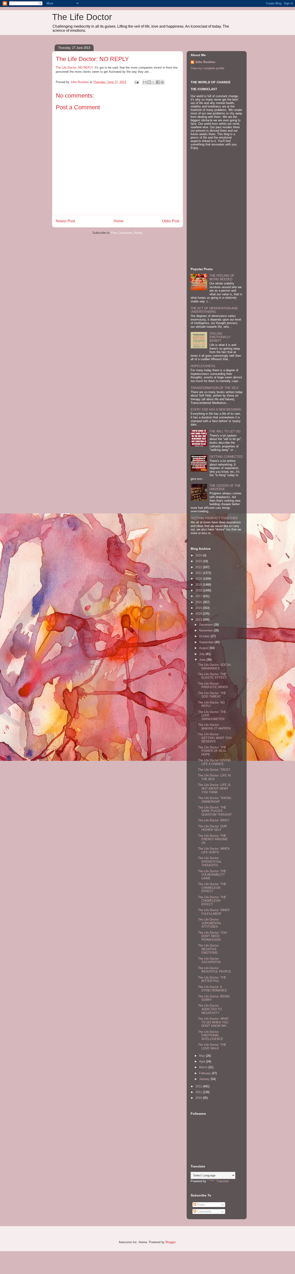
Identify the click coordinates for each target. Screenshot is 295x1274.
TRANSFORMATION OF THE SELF (215, 388)
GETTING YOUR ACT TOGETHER (214, 518)
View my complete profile (207, 68)
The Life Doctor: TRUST (214, 769)
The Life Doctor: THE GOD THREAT (212, 694)
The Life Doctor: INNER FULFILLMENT (214, 911)
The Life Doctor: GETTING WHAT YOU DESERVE (215, 738)
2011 (199, 1092)
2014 (199, 613)
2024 (199, 555)
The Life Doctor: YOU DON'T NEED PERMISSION (212, 936)
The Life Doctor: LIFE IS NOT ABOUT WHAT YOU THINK (214, 788)
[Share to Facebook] (158, 82)
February (205, 1073)
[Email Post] (136, 82)
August (204, 648)
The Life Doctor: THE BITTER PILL (212, 979)
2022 (199, 567)
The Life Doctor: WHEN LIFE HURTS (213, 850)
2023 (199, 561)
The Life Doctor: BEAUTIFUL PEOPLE (214, 969)
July (202, 654)
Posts (200, 1204)
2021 (199, 573)
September (207, 642)
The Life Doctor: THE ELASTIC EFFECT (212, 676)
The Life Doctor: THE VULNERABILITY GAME (212, 874)
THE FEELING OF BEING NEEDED (221, 277)
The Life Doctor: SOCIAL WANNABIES (214, 666)
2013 (199, 619)
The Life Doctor (82, 17)
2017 (199, 596)
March (203, 1067)
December (206, 624)
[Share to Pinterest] (162, 82)
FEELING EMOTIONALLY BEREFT (220, 337)
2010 (199, 1098)
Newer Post (65, 221)
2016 (199, 602)
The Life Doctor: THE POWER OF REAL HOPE (212, 751)
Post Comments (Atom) (127, 233)
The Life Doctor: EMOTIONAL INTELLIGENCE (210, 1035)
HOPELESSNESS (203, 366)
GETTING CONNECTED (225, 456)
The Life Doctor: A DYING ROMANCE (212, 988)
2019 (199, 584)
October (205, 636)
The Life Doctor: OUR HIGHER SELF (212, 828)
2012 (199, 1086)
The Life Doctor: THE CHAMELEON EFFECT (212, 887)
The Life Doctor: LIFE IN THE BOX (214, 777)
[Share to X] (153, 82)
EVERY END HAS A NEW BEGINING (216, 409)
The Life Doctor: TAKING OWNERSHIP (214, 799)
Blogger (170, 1242)
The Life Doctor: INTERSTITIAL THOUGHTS (210, 861)
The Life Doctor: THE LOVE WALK (212, 1046)
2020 (199, 578)
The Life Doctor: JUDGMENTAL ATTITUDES (209, 923)
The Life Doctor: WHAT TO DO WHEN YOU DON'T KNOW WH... (213, 1022)
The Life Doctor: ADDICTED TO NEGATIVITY (210, 1009)
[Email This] (144, 82)
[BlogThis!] (149, 82)
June (202, 659)
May (202, 1055)
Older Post (170, 221)
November (206, 630)
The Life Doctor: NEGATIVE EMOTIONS (208, 949)
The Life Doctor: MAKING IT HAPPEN (214, 726)
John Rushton (205, 62)
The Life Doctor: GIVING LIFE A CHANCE (214, 762)
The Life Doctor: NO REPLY (74, 67)
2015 (199, 608)
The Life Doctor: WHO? (213, 820)
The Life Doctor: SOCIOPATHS (209, 960)
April (202, 1061)
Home (119, 221)
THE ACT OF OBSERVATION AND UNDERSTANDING (214, 310)
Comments (204, 1211)
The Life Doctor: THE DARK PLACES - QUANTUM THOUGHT (215, 811)
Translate (222, 1181)
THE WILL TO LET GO (224, 431)
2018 (199, 590)
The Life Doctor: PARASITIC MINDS (213, 685)
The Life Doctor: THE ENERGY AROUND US (212, 839)
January (205, 1079)
